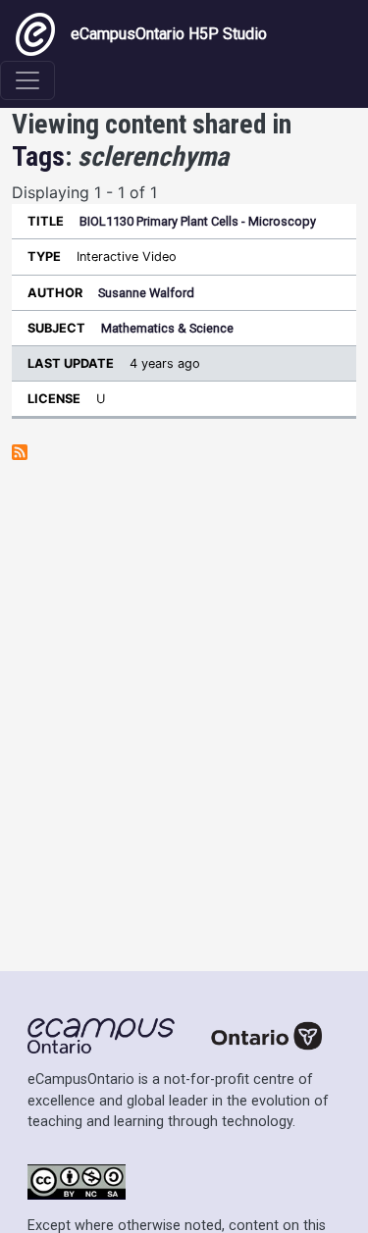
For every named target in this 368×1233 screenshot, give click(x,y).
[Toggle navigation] (27, 80)
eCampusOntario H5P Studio (169, 34)
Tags (38, 156)
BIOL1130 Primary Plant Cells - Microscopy (197, 221)
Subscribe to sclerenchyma (19, 452)
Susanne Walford (146, 292)
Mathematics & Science (167, 328)
